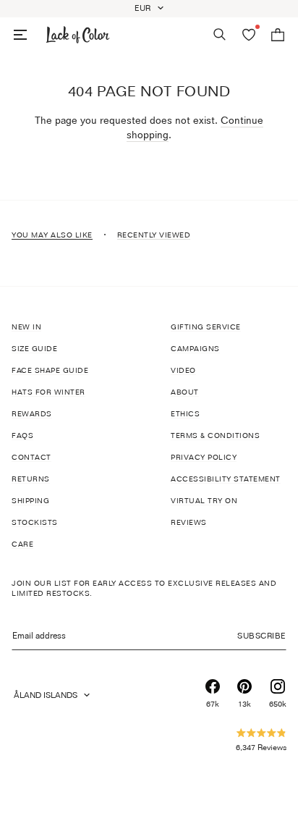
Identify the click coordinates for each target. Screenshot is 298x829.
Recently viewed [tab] (154, 234)
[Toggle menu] (20, 34)
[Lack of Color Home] (78, 34)
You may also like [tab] (52, 234)
